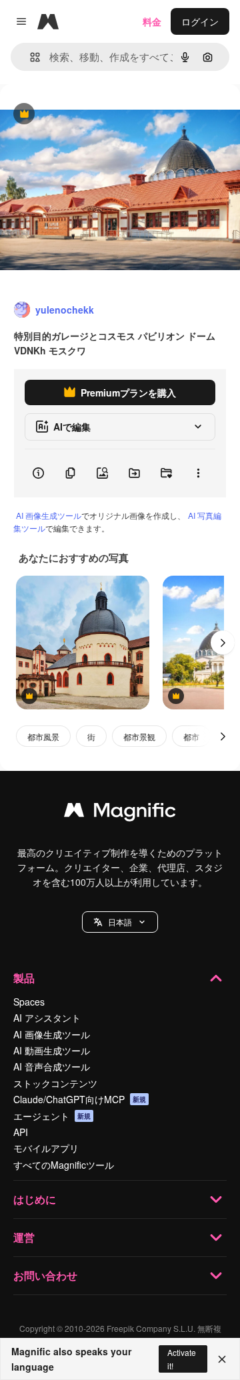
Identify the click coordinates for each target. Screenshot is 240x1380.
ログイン (200, 21)
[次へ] (223, 642)
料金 (152, 21)
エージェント (52, 1116)
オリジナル (92, 115)
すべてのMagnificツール (63, 1164)
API (20, 1132)
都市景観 (139, 736)
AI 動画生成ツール (51, 1050)
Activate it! (181, 1359)
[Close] (222, 1359)
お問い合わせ (45, 1275)
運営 (24, 1237)
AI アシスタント (47, 1017)
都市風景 (43, 736)
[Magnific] (120, 813)
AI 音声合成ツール (51, 1066)
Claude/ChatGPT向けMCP (79, 1099)
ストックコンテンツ (55, 1083)
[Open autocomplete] (29, 57)
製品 (24, 978)
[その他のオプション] (198, 473)
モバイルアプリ (46, 1148)
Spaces (29, 1001)
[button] (120, 922)
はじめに (34, 1199)
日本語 (120, 921)
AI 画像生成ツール (48, 515)
